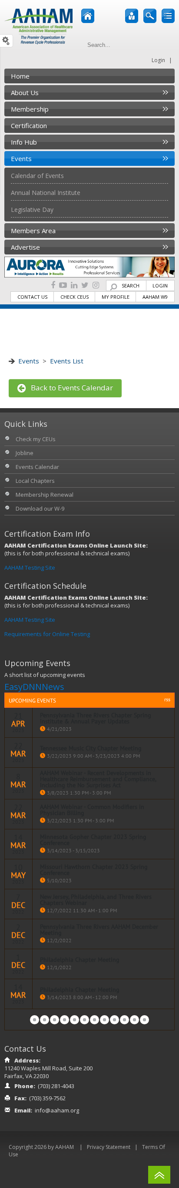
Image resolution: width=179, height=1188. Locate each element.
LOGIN (160, 285)
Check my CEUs (36, 439)
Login (158, 60)
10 (124, 1019)
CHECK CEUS (74, 297)
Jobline (24, 453)
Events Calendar (37, 467)
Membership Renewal (44, 494)
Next (134, 1019)
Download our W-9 (40, 508)
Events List (66, 360)
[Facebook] (53, 285)
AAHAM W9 (155, 297)
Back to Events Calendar (69, 388)
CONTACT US (32, 297)
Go (167, 44)
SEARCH (130, 285)
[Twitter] (85, 285)
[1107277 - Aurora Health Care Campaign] (89, 267)
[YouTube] (63, 285)
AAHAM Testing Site (29, 567)
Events (28, 360)
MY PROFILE (115, 297)
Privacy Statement (108, 1147)
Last (144, 1019)
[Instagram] (95, 285)
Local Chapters (35, 481)
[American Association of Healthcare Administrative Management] (38, 26)
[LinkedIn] (74, 285)
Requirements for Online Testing (47, 634)
